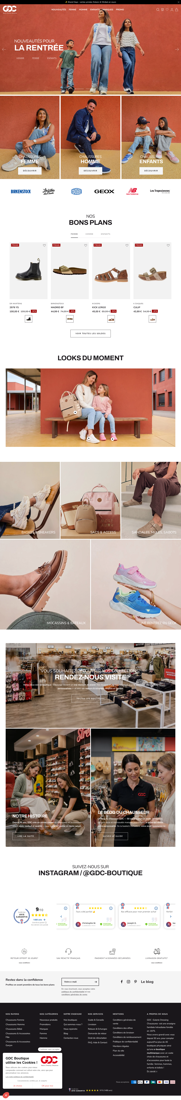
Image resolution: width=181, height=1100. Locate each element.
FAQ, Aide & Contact (97, 1042)
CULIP (136, 307)
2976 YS (14, 307)
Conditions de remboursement (127, 1037)
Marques (108, 9)
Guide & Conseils (96, 1019)
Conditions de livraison (123, 1032)
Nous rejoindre (70, 1029)
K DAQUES (138, 303)
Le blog (147, 981)
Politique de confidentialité (125, 1041)
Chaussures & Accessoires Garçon (18, 1043)
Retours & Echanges (97, 1029)
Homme (83, 9)
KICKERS (96, 303)
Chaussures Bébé (14, 1029)
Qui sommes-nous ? (73, 1024)
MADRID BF (57, 307)
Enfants (95, 9)
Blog (66, 1033)
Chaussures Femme (15, 1019)
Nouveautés (58, 9)
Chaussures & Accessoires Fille (18, 1035)
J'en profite (90, 62)
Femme (72, 9)
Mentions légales (121, 1046)
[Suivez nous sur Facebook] (122, 981)
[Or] (69, 318)
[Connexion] (172, 9)
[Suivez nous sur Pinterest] (135, 981)
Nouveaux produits (48, 1019)
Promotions (45, 1024)
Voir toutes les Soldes (91, 333)
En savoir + (152, 1071)
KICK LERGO (99, 307)
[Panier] (176, 9)
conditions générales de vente (74, 994)
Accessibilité (118, 1055)
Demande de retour (97, 1033)
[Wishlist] (167, 9)
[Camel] (111, 318)
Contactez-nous (71, 1038)
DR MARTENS (16, 303)
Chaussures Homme (15, 1024)
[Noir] (28, 318)
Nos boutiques (70, 1019)
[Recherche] (158, 9)
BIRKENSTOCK (57, 303)
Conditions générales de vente (124, 1021)
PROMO (120, 9)
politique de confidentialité (73, 992)
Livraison (92, 1024)
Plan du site (118, 1050)
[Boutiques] (162, 9)
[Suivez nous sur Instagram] (128, 981)
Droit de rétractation (97, 1038)
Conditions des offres (123, 1028)
